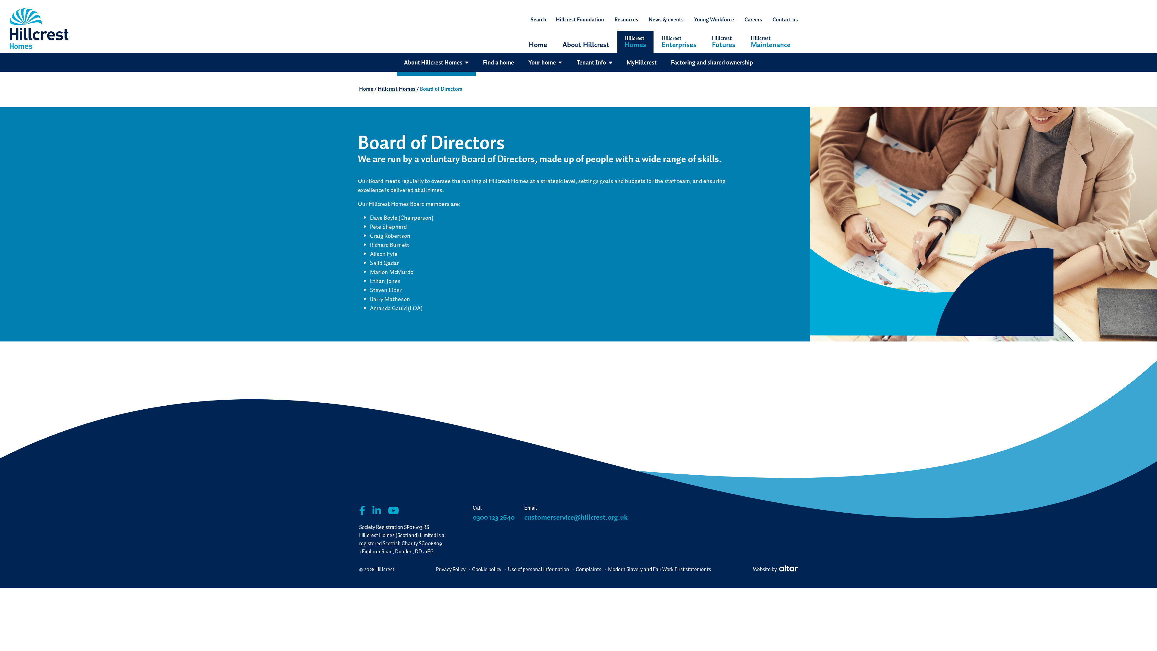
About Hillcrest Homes (433, 62)
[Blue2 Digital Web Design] (788, 569)
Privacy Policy (451, 569)
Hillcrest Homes (396, 89)
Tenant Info (591, 62)
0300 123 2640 (494, 517)
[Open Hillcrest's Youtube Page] (393, 510)
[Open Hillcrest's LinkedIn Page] (376, 510)
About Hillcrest (586, 44)
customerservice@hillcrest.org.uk (576, 517)
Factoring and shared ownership (712, 62)
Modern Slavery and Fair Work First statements (659, 569)
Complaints (588, 569)
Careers (753, 19)
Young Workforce (714, 19)
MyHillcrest (642, 62)
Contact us (785, 19)
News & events (666, 19)
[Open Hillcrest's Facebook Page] (362, 510)
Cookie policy (486, 569)
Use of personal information (538, 569)
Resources (626, 19)
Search (538, 19)
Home (538, 44)
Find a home (498, 62)
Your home (542, 62)
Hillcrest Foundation (580, 19)
